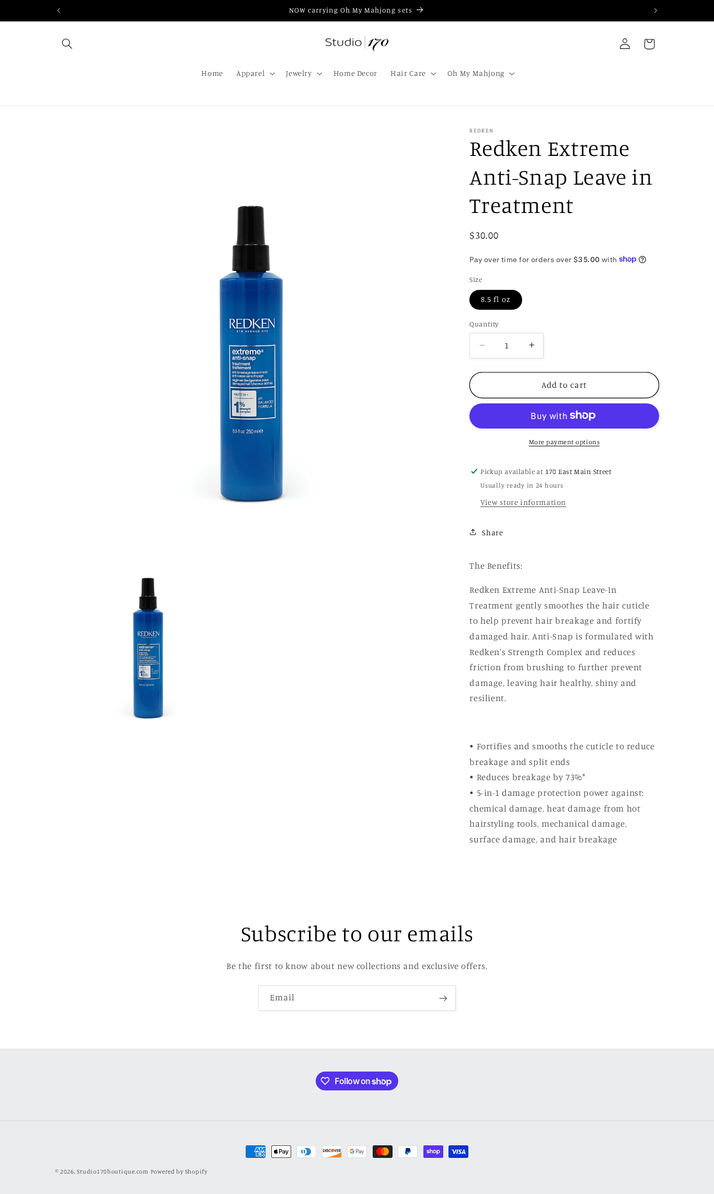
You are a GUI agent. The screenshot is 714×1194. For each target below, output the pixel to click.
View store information (523, 501)
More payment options (564, 441)
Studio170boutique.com (112, 1171)
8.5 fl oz (495, 299)
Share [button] (492, 531)
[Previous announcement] (58, 10)
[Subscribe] (443, 998)
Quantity (483, 324)
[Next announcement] (655, 10)
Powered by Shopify (179, 1171)
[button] (67, 44)
